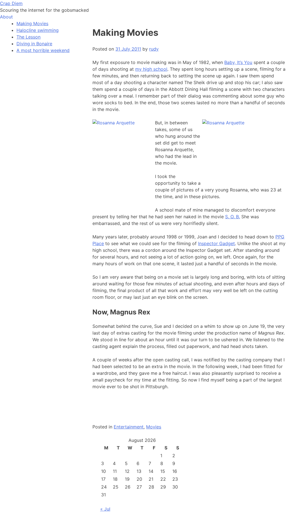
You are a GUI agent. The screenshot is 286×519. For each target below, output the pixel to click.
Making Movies (32, 23)
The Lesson (28, 37)
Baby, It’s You (238, 62)
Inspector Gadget (216, 243)
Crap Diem (11, 3)
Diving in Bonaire (34, 43)
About (6, 17)
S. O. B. (232, 216)
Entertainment (129, 427)
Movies (153, 427)
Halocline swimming (37, 30)
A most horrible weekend (43, 50)
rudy (154, 49)
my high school (151, 69)
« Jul (105, 509)
